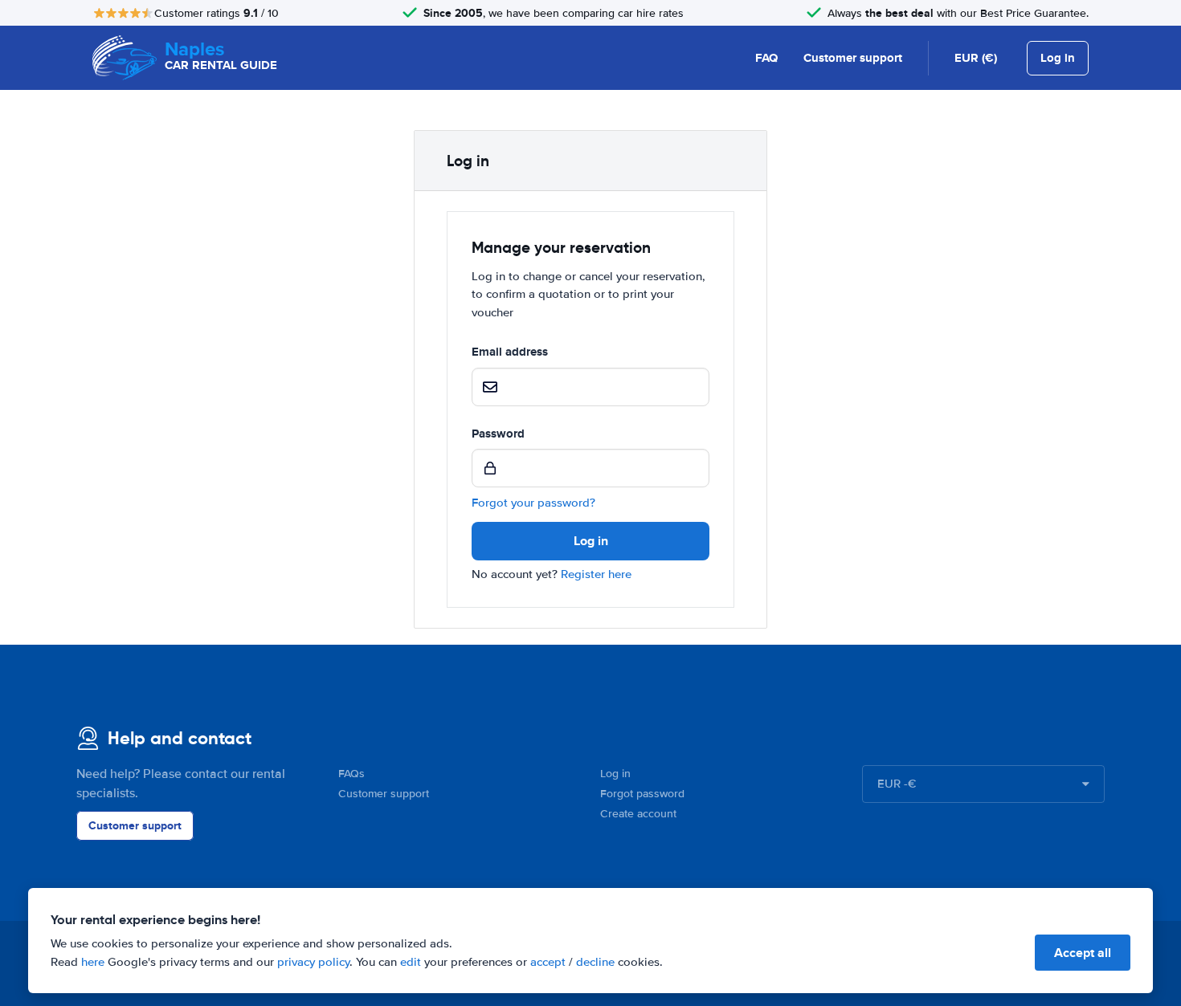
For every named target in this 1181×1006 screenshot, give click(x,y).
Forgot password (642, 793)
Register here (596, 574)
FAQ (766, 58)
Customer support (852, 58)
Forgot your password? (533, 502)
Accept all (1082, 952)
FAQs (351, 773)
